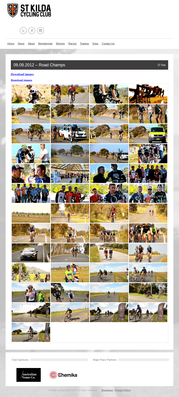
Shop (95, 43)
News (21, 43)
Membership (45, 43)
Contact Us (108, 43)
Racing (72, 43)
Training (84, 43)
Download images (22, 74)
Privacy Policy (123, 390)
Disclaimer (107, 390)
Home (10, 43)
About (31, 43)
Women (60, 43)
